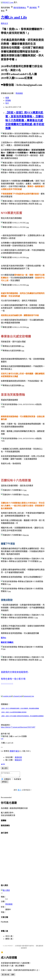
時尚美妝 (19, 93)
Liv (2, 738)
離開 (12, 974)
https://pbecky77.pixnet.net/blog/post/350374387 (18, 727)
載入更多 (5, 768)
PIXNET (10, 946)
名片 (7, 103)
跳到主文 (4, 23)
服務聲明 (24, 948)
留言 (17, 751)
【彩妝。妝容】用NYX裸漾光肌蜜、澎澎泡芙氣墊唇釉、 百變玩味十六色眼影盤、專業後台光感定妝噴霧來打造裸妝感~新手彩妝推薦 (24, 120)
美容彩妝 (18, 757)
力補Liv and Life (14, 17)
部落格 (8, 100)
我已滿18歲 (5, 974)
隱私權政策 (39, 946)
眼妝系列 (18, 760)
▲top (3, 764)
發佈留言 (5, 782)
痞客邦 (12, 751)
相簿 (7, 98)
